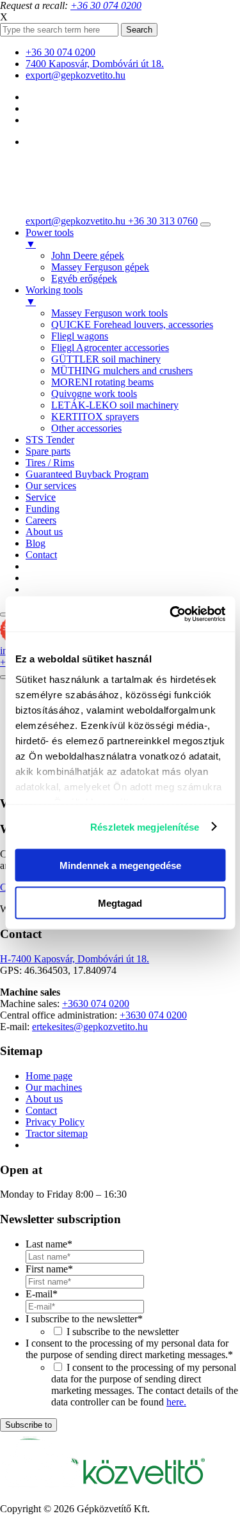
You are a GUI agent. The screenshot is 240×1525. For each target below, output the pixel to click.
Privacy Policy (55, 1121)
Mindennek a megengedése (120, 865)
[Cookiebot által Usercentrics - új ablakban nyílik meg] (170, 614)
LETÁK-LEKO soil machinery (115, 405)
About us (44, 531)
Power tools (50, 238)
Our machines (54, 1087)
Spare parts (48, 451)
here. (176, 1401)
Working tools (54, 296)
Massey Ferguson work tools (109, 313)
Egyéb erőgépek (84, 278)
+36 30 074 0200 (60, 52)
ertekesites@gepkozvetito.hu (90, 1026)
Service (41, 497)
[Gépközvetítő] (77, 199)
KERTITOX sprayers (95, 416)
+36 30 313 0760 (163, 220)
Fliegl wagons (79, 336)
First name (49, 1268)
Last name (49, 1244)
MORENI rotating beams (102, 382)
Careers (41, 520)
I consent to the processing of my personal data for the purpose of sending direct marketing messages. (129, 1349)
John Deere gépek (87, 255)
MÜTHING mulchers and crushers (122, 370)
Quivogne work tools (94, 393)
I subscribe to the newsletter (84, 1318)
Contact (41, 554)
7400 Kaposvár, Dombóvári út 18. (95, 63)
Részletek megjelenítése (144, 826)
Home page (49, 1075)
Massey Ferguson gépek (100, 267)
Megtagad (120, 902)
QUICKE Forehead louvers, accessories (132, 324)
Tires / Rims (50, 462)
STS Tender (50, 439)
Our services (51, 485)
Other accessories (86, 428)
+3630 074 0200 (95, 1003)
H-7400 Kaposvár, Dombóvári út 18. (74, 958)
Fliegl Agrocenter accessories (110, 347)
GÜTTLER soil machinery (106, 359)
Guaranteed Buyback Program (87, 474)
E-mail (42, 1293)
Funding (43, 508)
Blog (35, 543)
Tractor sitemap (57, 1133)
